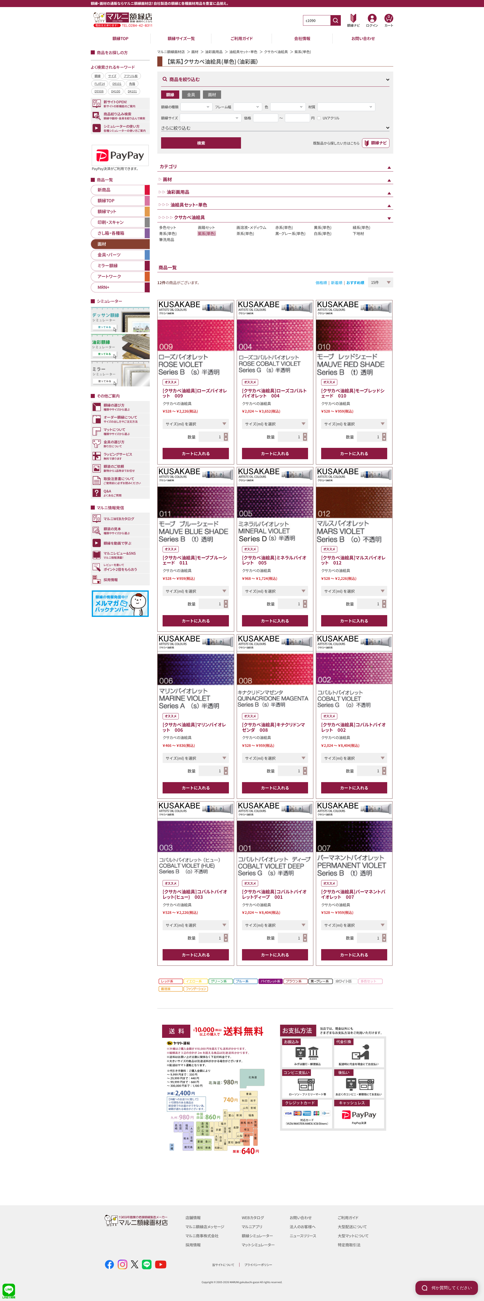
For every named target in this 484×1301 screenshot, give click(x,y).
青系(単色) (168, 233)
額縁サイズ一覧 (181, 38)
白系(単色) (322, 233)
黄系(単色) (322, 227)
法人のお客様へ (303, 1226)
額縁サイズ (169, 117)
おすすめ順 (355, 282)
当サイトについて (223, 1264)
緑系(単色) (361, 227)
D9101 (117, 83)
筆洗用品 (166, 239)
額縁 (98, 76)
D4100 (115, 91)
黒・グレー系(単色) (290, 233)
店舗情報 (193, 1217)
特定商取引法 (349, 1244)
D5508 (99, 91)
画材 (194, 51)
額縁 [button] (170, 94)
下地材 (358, 233)
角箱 (132, 83)
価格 (247, 117)
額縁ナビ (379, 143)
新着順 (336, 282)
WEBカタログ (253, 1217)
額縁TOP (120, 38)
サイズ (112, 76)
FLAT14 (100, 83)
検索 (201, 143)
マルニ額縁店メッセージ (205, 1226)
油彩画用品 (214, 51)
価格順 (321, 282)
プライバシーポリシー (258, 1264)
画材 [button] (212, 94)
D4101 (132, 91)
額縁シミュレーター (257, 1235)
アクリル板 (131, 76)
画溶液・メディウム (251, 227)
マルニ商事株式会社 (202, 1235)
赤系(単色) (284, 227)
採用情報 (193, 1244)
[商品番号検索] (335, 20)
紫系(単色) (207, 233)
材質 (311, 106)
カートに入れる (196, 453)
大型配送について (352, 1226)
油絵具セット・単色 (243, 51)
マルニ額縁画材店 (171, 51)
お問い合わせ (363, 38)
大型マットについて (353, 1235)
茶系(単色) (245, 233)
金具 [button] (191, 94)
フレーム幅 (223, 106)
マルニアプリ (252, 1226)
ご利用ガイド (242, 38)
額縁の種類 (169, 106)
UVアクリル (331, 117)
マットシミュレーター (258, 1244)
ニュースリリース (303, 1235)
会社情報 (302, 38)
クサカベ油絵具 (276, 51)
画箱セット (206, 227)
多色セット (167, 227)
